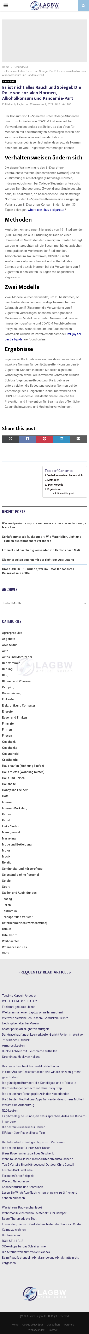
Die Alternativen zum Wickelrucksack (26, 1252)
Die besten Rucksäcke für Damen (23, 1127)
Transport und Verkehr (17, 917)
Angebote (8, 638)
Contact (53, 1330)
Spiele (6, 880)
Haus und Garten (13, 778)
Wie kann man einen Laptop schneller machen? (32, 1012)
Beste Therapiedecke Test (19, 1218)
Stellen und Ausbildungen (19, 892)
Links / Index (10, 826)
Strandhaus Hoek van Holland (21, 1056)
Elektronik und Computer (18, 705)
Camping (8, 687)
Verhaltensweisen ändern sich (65, 475)
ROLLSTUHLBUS (12, 1240)
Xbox (5, 953)
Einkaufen (8, 699)
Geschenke (9, 747)
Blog (5, 675)
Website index (36, 1330)
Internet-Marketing (14, 808)
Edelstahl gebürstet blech (18, 1006)
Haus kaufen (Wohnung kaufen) (23, 765)
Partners (69, 1324)
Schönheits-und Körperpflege (22, 868)
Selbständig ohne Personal (20, 874)
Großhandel (10, 759)
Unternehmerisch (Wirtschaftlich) (24, 923)
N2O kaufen (10, 1110)
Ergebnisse (53, 489)
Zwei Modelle (55, 484)
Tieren (6, 905)
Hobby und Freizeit (15, 790)
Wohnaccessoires (14, 947)
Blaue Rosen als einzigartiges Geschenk (28, 1153)
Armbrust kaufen (13, 1045)
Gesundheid (9, 81)
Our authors (53, 1324)
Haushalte (9, 784)
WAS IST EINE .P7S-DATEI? (19, 1001)
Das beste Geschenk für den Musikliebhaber (30, 1066)
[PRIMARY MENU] (5, 5)
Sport (6, 886)
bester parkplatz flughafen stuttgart (25, 1029)
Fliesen (7, 735)
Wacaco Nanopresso (15, 1181)
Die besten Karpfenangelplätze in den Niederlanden (35, 1093)
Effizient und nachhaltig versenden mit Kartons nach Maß (41, 550)
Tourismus (9, 911)
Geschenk (9, 741)
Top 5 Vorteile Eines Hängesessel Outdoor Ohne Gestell (38, 1164)
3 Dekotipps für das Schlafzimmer (24, 1246)
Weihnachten (10, 941)
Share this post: (66, 493)
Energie (7, 711)
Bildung (7, 669)
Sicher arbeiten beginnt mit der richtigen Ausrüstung (38, 559)
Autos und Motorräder (17, 657)
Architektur (9, 645)
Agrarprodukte (12, 632)
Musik (6, 856)
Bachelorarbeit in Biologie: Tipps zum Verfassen (33, 1142)
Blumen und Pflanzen (16, 681)
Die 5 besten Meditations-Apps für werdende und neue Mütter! (43, 1099)
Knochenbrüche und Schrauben (22, 1187)
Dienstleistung (12, 693)
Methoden (53, 479)
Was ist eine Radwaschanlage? (22, 1207)
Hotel (5, 796)
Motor (6, 850)
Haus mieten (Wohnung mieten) (23, 772)
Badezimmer (11, 663)
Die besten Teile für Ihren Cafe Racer (26, 1147)
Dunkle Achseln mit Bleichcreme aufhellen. (30, 1051)
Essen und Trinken (14, 717)
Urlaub (6, 929)
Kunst (6, 820)
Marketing (9, 838)
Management (11, 832)
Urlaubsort (9, 935)
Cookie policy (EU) (32, 1324)
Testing (7, 899)
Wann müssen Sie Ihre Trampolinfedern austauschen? (37, 1159)
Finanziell (8, 723)
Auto (5, 651)
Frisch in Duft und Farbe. (17, 1170)
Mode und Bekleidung (17, 844)
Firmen (7, 729)
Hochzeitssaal (11, 1235)
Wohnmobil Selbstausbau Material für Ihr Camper (34, 1213)
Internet (7, 802)
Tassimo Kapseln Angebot (19, 995)
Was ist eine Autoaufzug (18, 1105)
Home (15, 1324)
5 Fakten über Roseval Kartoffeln (23, 1132)
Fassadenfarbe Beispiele (18, 1175)
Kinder (6, 814)
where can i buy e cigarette (46, 210)
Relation (7, 862)
